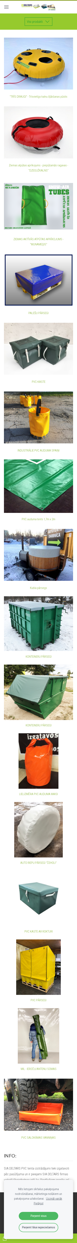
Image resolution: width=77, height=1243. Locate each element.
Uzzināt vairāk (54, 1198)
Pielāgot (38, 1203)
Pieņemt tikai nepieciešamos (38, 1227)
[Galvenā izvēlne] (6, 7)
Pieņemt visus (39, 1216)
